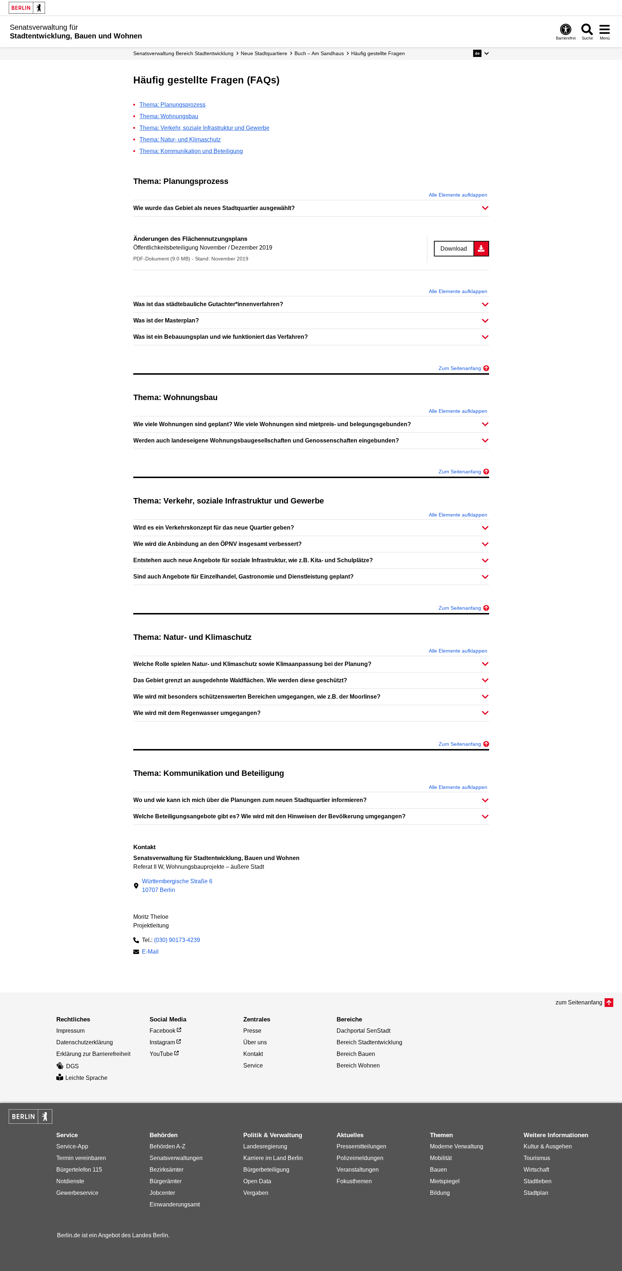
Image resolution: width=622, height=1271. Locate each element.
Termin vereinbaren (81, 1158)
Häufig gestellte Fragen (378, 53)
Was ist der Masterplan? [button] (166, 320)
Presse (252, 1031)
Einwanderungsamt (175, 1204)
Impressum (70, 1031)
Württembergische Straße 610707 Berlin (177, 885)
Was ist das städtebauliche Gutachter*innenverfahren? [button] (208, 304)
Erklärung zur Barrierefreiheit (93, 1054)
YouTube (161, 1054)
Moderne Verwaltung (456, 1146)
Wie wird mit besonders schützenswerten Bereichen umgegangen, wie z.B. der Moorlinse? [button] (257, 697)
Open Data (257, 1181)
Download (453, 249)
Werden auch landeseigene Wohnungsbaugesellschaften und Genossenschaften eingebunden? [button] (266, 440)
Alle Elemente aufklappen (458, 195)
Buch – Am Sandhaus (319, 53)
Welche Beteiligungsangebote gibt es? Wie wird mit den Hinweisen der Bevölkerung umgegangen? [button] (269, 816)
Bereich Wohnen (358, 1065)
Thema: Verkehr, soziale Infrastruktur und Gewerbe (204, 128)
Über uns (255, 1042)
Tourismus (537, 1158)
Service (253, 1065)
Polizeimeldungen (360, 1158)
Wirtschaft (536, 1170)
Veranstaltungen (358, 1170)
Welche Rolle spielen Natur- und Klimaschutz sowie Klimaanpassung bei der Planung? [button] (252, 664)
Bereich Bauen (356, 1054)
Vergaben (255, 1193)
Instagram (162, 1042)
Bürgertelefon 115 (79, 1170)
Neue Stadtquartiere (264, 53)
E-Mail (150, 952)
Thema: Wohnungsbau (168, 116)
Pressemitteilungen (361, 1146)
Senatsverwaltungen (176, 1158)
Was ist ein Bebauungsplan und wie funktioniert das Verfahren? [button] (220, 337)
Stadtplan (536, 1193)
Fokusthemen (354, 1181)
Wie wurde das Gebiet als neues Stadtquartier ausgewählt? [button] (214, 208)
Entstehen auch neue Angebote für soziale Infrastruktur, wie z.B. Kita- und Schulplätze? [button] (253, 560)
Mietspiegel (445, 1181)
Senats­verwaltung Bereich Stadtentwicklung (183, 53)
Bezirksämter (166, 1170)
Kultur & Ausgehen (548, 1146)
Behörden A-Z (168, 1146)
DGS (72, 1066)
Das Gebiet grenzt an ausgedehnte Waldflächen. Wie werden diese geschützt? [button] (240, 680)
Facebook (162, 1031)
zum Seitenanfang (579, 1002)
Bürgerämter (166, 1181)
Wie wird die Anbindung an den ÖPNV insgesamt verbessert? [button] (217, 544)
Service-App (72, 1146)
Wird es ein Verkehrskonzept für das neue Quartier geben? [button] (213, 528)
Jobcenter (162, 1193)
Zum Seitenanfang (460, 368)
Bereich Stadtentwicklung (369, 1042)
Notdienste (70, 1181)
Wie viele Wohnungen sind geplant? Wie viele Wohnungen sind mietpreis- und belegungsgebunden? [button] (272, 424)
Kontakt (253, 1054)
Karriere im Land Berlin (273, 1158)
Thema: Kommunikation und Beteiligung (191, 151)
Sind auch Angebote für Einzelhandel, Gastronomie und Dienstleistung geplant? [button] (243, 576)
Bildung (440, 1193)
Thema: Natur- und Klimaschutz (180, 139)
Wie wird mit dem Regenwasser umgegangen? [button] (197, 713)
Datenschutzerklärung (84, 1042)
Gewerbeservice (77, 1193)
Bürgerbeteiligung (266, 1170)
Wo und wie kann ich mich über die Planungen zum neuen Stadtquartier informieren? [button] (250, 800)
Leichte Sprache (86, 1078)
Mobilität (441, 1158)
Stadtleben (538, 1181)
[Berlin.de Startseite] (27, 8)
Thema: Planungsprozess (172, 105)
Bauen (438, 1170)
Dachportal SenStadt (363, 1031)
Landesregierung (265, 1146)
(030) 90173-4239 (177, 940)
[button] (481, 53)
